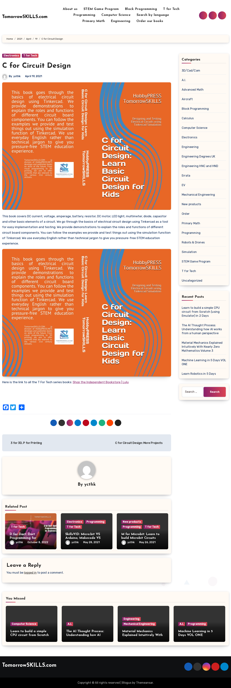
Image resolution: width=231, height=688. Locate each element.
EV (183, 185)
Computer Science (116, 15)
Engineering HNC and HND (200, 166)
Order (185, 213)
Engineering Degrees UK (198, 156)
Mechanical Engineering (198, 194)
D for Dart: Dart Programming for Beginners (23, 538)
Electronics (11, 55)
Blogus (126, 682)
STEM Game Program (102, 9)
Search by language (153, 15)
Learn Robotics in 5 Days (199, 373)
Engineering (121, 21)
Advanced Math (193, 89)
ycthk (17, 76)
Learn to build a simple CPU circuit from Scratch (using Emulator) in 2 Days (201, 311)
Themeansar (144, 682)
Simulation (189, 252)
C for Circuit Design (36, 66)
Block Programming (141, 9)
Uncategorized (192, 280)
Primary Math (94, 21)
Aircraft (187, 99)
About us (71, 9)
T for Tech (172, 9)
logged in (30, 572)
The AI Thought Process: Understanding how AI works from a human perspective (202, 329)
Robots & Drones (193, 242)
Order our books (149, 21)
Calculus (188, 118)
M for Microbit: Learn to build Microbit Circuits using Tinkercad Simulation (142, 538)
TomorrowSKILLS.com (24, 17)
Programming (85, 15)
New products (132, 521)
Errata (186, 175)
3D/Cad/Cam (191, 70)
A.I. (184, 80)
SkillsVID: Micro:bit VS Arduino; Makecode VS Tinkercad (83, 538)
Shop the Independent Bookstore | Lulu (101, 382)
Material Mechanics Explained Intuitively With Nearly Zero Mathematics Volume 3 (202, 346)
